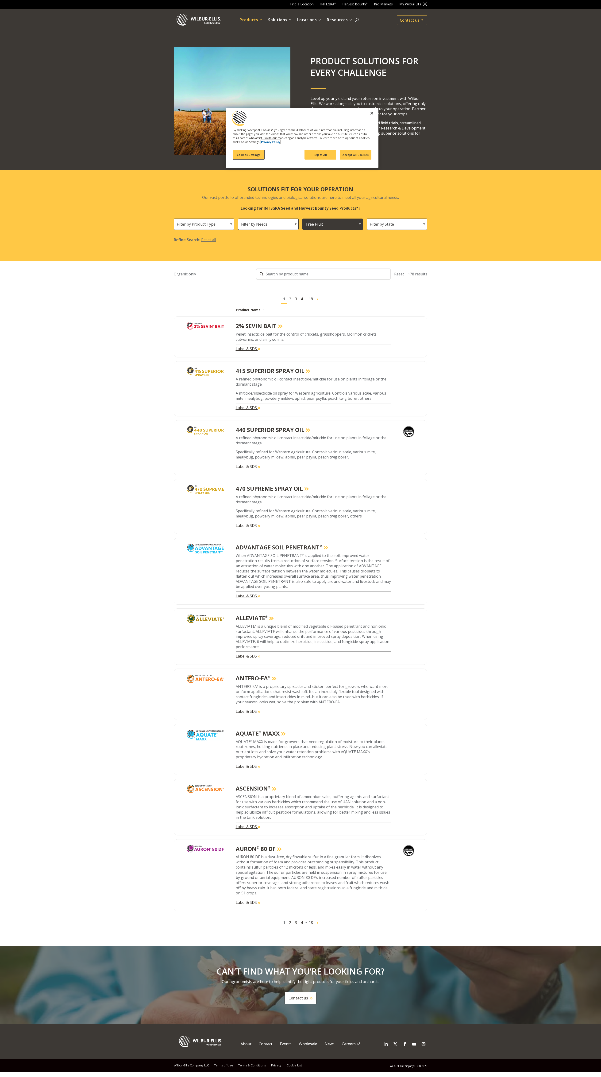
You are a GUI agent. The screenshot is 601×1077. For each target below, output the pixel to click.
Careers (349, 1043)
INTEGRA (328, 4)
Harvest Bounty (354, 4)
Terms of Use (223, 1065)
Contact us (409, 20)
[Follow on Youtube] (414, 1044)
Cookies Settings (249, 155)
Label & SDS (247, 348)
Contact (265, 1043)
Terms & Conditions (252, 1065)
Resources (337, 20)
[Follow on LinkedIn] (386, 1044)
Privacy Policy (270, 142)
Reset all (208, 239)
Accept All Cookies (356, 155)
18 (311, 299)
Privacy (276, 1065)
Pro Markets (383, 4)
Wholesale (308, 1043)
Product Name (248, 310)
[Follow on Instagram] (423, 1044)
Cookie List (294, 1065)
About (246, 1043)
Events (286, 1043)
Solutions (277, 20)
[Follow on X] (395, 1044)
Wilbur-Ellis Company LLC (191, 1065)
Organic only (185, 274)
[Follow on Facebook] (404, 1044)
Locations (307, 20)
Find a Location (302, 4)
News (330, 1043)
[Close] (372, 113)
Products (249, 20)
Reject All (320, 155)
